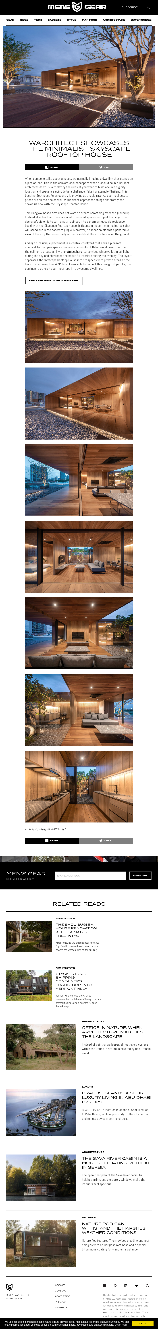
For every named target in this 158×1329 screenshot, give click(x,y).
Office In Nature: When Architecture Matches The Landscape (112, 1032)
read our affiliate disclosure (116, 1312)
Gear (10, 20)
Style (71, 20)
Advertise (63, 1296)
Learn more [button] (121, 1324)
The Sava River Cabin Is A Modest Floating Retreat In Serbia (116, 1163)
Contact (61, 1291)
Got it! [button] (142, 1323)
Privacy (61, 1302)
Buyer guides (141, 20)
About (60, 1285)
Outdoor (89, 1218)
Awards (61, 1307)
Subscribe (140, 875)
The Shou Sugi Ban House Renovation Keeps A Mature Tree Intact (76, 930)
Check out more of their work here (54, 280)
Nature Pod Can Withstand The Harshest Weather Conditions (115, 1228)
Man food (89, 20)
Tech (38, 20)
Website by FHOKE (14, 1298)
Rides (24, 20)
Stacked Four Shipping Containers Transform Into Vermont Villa (74, 981)
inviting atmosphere (69, 251)
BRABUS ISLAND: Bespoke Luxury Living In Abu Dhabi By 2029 (116, 1097)
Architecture (114, 20)
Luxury (87, 1087)
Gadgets (54, 20)
